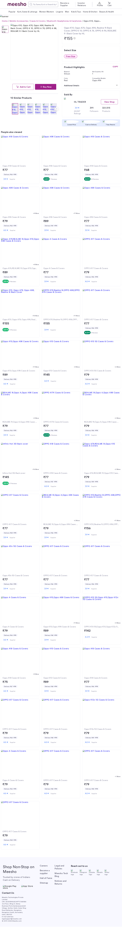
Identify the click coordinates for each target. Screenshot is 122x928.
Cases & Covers (37, 21)
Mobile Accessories (19, 21)
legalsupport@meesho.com (12, 919)
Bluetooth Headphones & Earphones (64, 21)
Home (5, 21)
